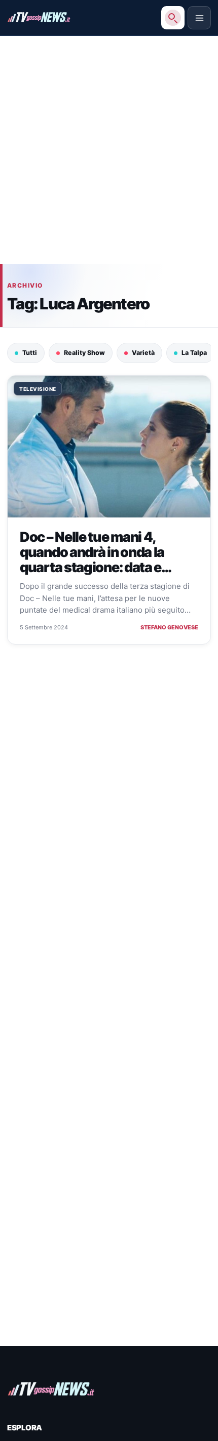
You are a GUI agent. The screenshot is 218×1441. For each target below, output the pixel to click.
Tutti (29, 352)
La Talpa (194, 352)
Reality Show (84, 352)
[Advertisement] (109, 155)
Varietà (143, 352)
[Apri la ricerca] (173, 17)
